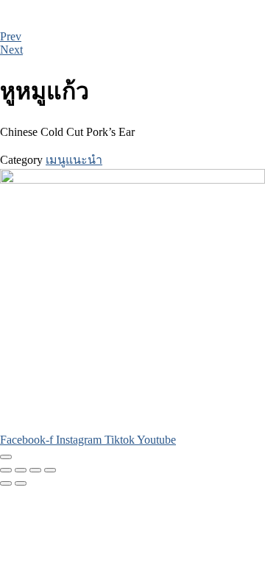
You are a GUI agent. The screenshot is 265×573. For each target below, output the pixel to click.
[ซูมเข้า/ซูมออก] (6, 470)
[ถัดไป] (20, 483)
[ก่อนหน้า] (6, 483)
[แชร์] (35, 470)
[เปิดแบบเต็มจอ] (20, 470)
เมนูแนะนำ (74, 160)
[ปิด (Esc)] (50, 470)
